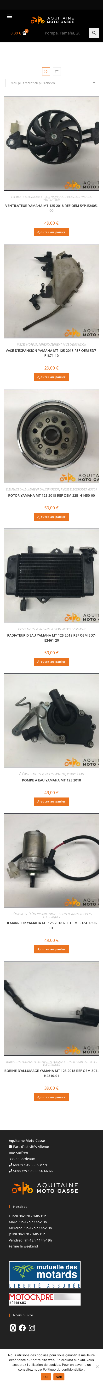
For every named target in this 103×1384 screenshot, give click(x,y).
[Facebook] (22, 1327)
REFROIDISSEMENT (50, 344)
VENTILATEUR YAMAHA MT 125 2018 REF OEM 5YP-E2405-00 (51, 208)
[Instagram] (32, 1327)
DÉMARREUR (19, 914)
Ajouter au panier (51, 232)
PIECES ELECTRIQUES (78, 197)
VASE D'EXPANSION (74, 344)
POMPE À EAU (75, 774)
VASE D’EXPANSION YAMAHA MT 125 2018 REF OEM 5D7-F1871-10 (51, 353)
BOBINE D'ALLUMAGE (19, 1062)
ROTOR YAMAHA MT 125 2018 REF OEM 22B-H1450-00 (51, 495)
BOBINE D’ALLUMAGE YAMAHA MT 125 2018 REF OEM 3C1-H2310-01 (51, 1073)
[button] (9, 16)
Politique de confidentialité (63, 1369)
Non (59, 1377)
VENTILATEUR (51, 200)
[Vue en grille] (46, 71)
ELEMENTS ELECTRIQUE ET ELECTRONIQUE (37, 197)
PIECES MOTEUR (27, 344)
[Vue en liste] (57, 71)
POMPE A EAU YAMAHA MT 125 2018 (51, 780)
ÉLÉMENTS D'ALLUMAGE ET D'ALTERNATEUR (32, 489)
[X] (13, 1327)
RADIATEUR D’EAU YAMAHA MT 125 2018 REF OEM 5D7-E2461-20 (51, 638)
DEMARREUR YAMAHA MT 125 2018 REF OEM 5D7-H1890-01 (51, 925)
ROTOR (92, 489)
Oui (46, 1377)
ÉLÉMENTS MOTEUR (31, 774)
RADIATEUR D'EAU (50, 629)
